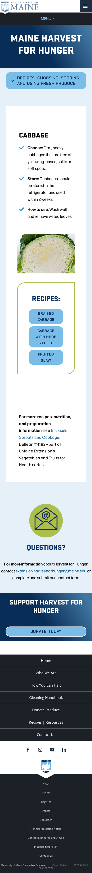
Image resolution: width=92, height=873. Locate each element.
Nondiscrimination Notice (46, 829)
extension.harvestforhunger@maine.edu (51, 570)
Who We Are (46, 672)
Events (46, 793)
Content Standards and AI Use (46, 838)
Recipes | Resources (46, 722)
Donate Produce (46, 709)
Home (46, 660)
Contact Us (46, 734)
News (46, 784)
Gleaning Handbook (46, 697)
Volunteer (46, 820)
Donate (46, 811)
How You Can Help (46, 685)
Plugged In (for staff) (46, 847)
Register (46, 802)
